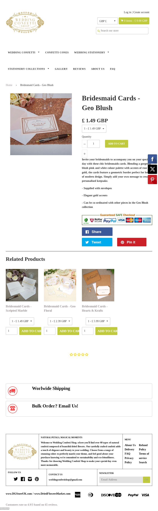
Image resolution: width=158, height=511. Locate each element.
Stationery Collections (27, 69)
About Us (98, 69)
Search (143, 462)
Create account (141, 12)
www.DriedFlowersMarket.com (52, 493)
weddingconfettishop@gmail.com (65, 479)
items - (135, 20)
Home (9, 85)
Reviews (79, 69)
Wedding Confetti (22, 52)
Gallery (61, 69)
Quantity (86, 136)
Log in (127, 12)
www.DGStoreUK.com (19, 493)
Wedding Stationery (90, 52)
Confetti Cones (57, 52)
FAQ (112, 69)
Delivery (129, 449)
